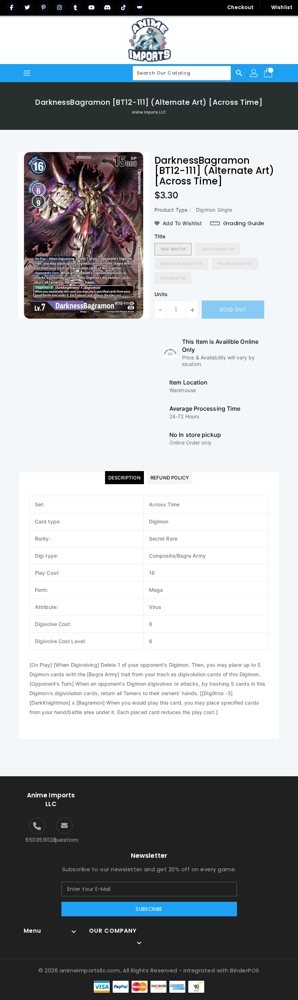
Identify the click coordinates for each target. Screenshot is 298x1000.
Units (161, 294)
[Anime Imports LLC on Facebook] (11, 7)
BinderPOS (244, 970)
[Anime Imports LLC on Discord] (107, 7)
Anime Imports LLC (149, 112)
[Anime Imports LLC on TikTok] (123, 7)
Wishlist (282, 7)
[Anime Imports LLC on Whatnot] (139, 7)
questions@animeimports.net (64, 840)
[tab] (124, 477)
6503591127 (37, 840)
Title (160, 236)
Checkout (240, 7)
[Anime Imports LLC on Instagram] (59, 7)
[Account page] (254, 73)
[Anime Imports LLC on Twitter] (27, 7)
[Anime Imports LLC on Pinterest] (43, 7)
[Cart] (269, 73)
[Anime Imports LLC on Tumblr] (75, 7)
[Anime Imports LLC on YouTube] (91, 7)
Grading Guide (244, 223)
